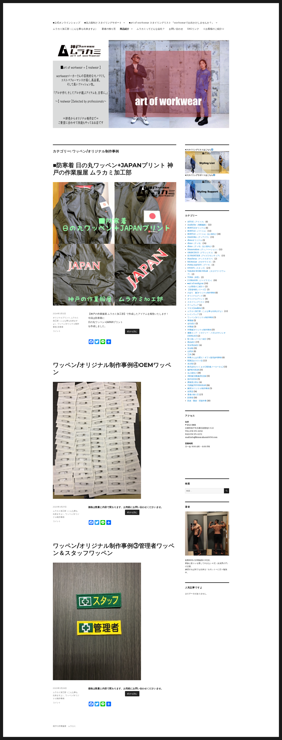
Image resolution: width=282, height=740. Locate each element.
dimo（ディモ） (194, 243)
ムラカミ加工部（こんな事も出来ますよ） (75, 28)
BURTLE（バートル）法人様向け (202, 234)
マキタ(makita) (194, 308)
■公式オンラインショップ (66, 22)
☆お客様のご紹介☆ (213, 28)
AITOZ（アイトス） (196, 221)
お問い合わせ (176, 28)
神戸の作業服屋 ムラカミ (64, 726)
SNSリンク (193, 28)
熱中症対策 (192, 379)
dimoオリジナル (194, 240)
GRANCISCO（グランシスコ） (200, 252)
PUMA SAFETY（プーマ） (199, 265)
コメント (57, 331)
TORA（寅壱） (194, 277)
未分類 (190, 363)
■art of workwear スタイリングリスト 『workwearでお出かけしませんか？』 (171, 22)
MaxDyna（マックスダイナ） (200, 258)
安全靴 (190, 348)
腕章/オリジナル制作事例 (198, 388)
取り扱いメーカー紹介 (197, 339)
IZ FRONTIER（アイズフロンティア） (204, 255)
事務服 (190, 320)
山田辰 (190, 351)
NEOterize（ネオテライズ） (199, 262)
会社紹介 (191, 323)
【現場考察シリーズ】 (197, 289)
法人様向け (192, 373)
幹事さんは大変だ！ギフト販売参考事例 (204, 357)
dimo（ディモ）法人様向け (199, 246)
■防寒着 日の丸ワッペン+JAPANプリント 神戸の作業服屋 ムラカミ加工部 (113, 169)
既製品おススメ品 (195, 360)
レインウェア (193, 314)
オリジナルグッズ (195, 296)
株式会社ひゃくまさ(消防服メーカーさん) (205, 367)
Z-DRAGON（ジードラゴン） (200, 280)
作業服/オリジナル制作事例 (199, 329)
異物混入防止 (193, 382)
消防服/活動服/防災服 (196, 376)
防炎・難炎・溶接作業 (197, 400)
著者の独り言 (109, 28)
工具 (189, 354)
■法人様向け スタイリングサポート (103, 22)
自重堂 (190, 391)
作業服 (190, 326)
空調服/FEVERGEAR (196, 385)
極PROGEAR (193, 370)
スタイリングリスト (196, 302)
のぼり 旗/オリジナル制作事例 (201, 292)
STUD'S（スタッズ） (196, 268)
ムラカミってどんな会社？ (151, 28)
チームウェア (193, 305)
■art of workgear (195, 283)
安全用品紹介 (193, 345)
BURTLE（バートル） (197, 231)
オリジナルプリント (61, 317)
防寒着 (60, 327)
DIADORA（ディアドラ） (198, 237)
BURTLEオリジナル (196, 228)
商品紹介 (124, 28)
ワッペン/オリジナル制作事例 (200, 317)
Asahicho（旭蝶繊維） (197, 225)
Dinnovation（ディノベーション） (202, 249)
